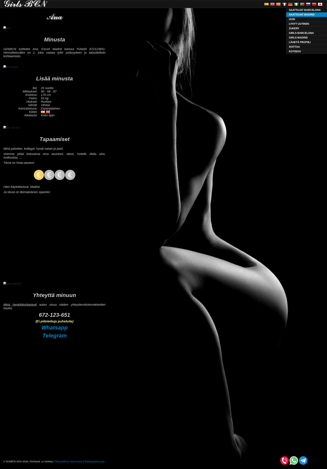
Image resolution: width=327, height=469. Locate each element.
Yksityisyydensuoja (94, 461)
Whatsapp (54, 327)
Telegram (54, 335)
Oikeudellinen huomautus (68, 461)
